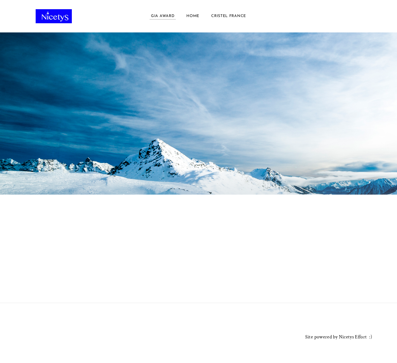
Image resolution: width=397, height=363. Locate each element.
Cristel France (228, 16)
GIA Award (162, 16)
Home (192, 16)
